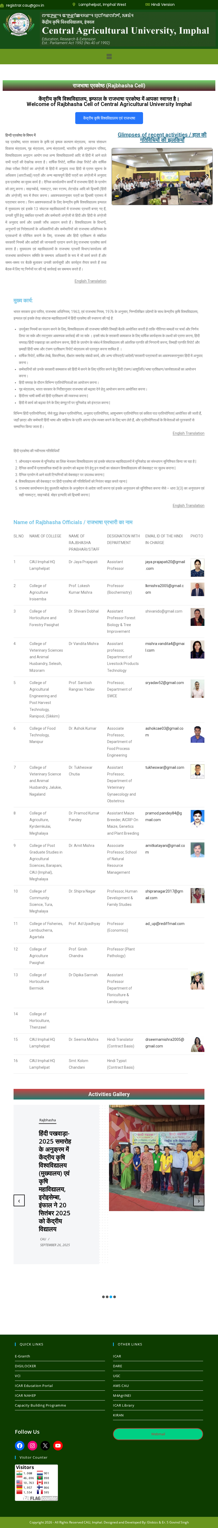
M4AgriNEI (122, 1395)
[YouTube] (58, 1445)
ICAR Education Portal (34, 1385)
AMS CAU (121, 1385)
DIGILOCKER (25, 1366)
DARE (117, 1366)
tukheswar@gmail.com (164, 767)
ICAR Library (123, 1405)
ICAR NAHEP (25, 1395)
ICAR (117, 1356)
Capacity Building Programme (40, 1405)
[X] (45, 1445)
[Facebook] (19, 1445)
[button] (109, 57)
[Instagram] (32, 1445)
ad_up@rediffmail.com (165, 924)
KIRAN (118, 1415)
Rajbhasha (47, 1120)
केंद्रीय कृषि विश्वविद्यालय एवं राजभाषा (109, 118)
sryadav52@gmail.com (164, 683)
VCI (18, 1375)
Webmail (158, 1434)
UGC (116, 1375)
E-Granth (22, 1356)
